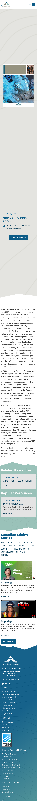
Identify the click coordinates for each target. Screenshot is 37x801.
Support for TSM (7, 779)
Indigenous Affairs (7, 713)
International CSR (7, 700)
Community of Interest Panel (11, 765)
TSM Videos (5, 776)
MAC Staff (5, 725)
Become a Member (7, 792)
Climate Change (7, 705)
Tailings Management (8, 708)
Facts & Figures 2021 (13, 503)
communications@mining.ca (11, 679)
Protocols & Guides (8, 762)
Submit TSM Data (7, 770)
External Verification (8, 773)
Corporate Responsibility (9, 697)
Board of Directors (7, 722)
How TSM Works (7, 757)
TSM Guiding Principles (9, 754)
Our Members (6, 786)
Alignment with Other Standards (12, 759)
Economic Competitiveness (10, 694)
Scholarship (5, 727)
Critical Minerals (7, 711)
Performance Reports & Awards (11, 768)
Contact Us (5, 730)
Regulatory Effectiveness (9, 692)
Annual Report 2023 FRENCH (17, 480)
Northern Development (9, 703)
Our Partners (6, 789)
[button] (33, 4)
